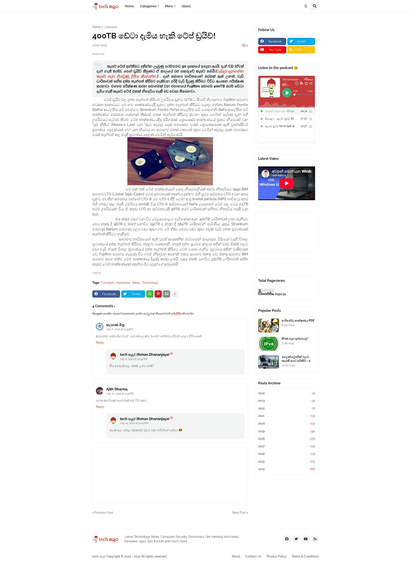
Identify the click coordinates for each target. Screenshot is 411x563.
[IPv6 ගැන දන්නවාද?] (268, 344)
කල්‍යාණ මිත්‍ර (115, 325)
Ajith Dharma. (117, 389)
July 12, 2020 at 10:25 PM (134, 423)
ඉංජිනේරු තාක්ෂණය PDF (298, 320)
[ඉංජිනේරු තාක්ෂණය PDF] (268, 325)
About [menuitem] (186, 6)
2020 (286, 423)
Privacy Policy (276, 556)
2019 (286, 431)
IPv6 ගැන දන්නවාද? (295, 338)
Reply (100, 342)
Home (96, 26)
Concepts (110, 26)
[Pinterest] (158, 294)
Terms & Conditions (305, 556)
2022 (286, 408)
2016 (286, 454)
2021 (286, 415)
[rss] (315, 539)
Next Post (239, 512)
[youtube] (305, 539)
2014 (286, 469)
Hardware (123, 282)
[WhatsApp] (149, 294)
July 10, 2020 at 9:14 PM (120, 393)
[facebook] (286, 539)
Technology (150, 282)
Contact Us (253, 556)
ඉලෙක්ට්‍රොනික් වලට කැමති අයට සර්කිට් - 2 (296, 358)
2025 (286, 393)
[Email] (166, 294)
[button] (306, 6)
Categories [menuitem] (148, 6)
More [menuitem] (169, 6)
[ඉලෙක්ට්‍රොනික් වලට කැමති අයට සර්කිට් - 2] (268, 362)
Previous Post (103, 512)
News (136, 282)
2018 (286, 438)
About (236, 556)
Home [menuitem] (129, 6)
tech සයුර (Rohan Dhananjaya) (144, 355)
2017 (286, 446)
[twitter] (296, 539)
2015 (286, 461)
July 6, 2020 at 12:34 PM (133, 359)
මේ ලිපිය (176, 313)
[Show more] (175, 294)
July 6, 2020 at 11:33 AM (119, 329)
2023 (286, 400)
